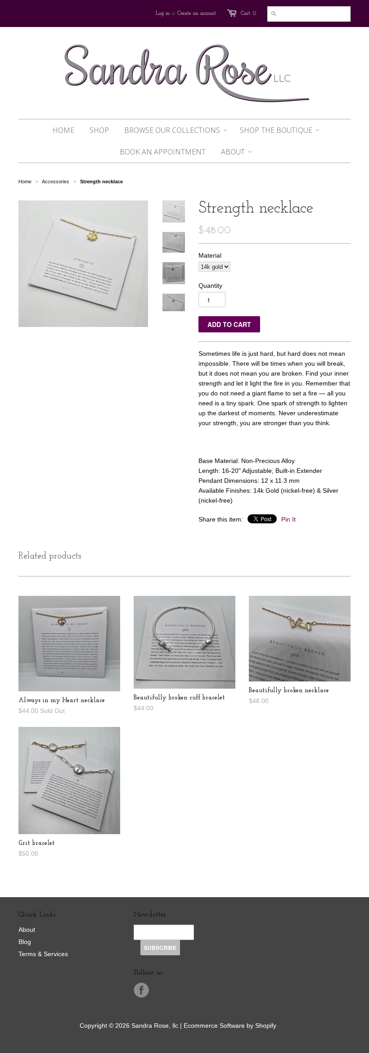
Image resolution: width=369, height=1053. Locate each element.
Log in (163, 13)
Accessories (55, 181)
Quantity (210, 285)
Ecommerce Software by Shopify (230, 1025)
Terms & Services (43, 954)
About (26, 929)
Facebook (141, 990)
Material (209, 255)
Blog (24, 941)
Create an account (196, 13)
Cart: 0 (248, 13)
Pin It (288, 519)
